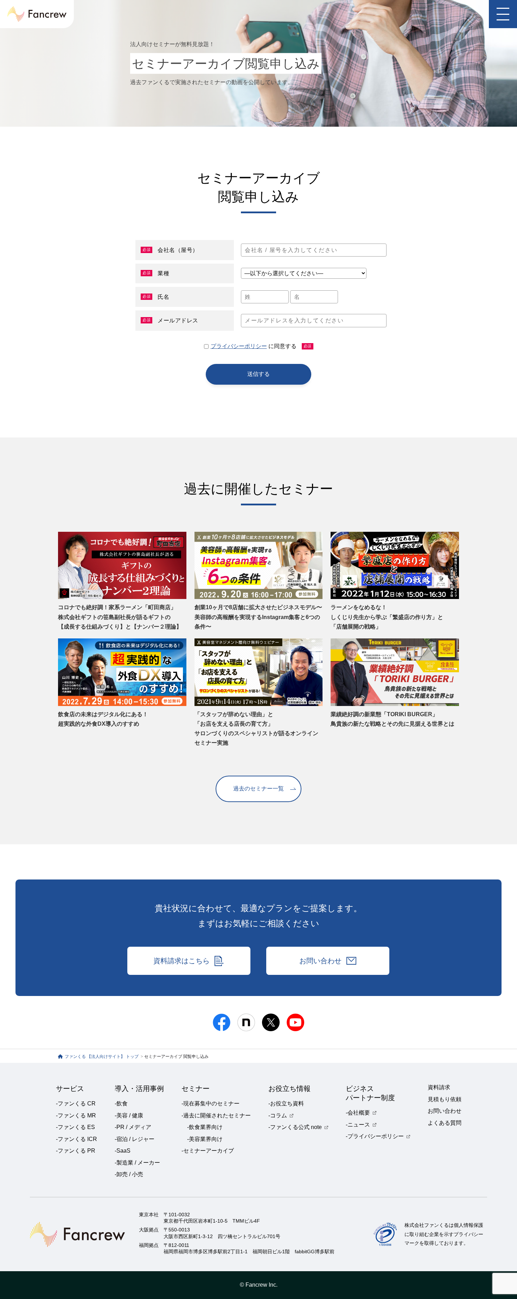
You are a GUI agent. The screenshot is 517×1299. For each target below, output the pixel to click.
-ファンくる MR (76, 1115)
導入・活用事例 (139, 1088)
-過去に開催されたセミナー (216, 1115)
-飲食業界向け (205, 1127)
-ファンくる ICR (76, 1139)
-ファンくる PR (75, 1151)
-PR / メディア (133, 1127)
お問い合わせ (320, 961)
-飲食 (121, 1103)
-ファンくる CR (76, 1103)
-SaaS (122, 1151)
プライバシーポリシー (239, 346)
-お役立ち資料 (286, 1103)
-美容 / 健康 (129, 1115)
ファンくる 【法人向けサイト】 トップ (102, 1056)
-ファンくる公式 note (295, 1127)
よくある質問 (444, 1123)
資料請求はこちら (181, 961)
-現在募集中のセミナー (210, 1103)
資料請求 (439, 1087)
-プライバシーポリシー (375, 1136)
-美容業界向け (205, 1139)
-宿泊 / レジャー (134, 1139)
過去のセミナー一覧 (258, 789)
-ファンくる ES (75, 1127)
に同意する (261, 346)
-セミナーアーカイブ (207, 1151)
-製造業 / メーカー (137, 1163)
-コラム (277, 1115)
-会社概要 (358, 1113)
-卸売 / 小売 (129, 1174)
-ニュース (358, 1125)
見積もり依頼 (444, 1099)
